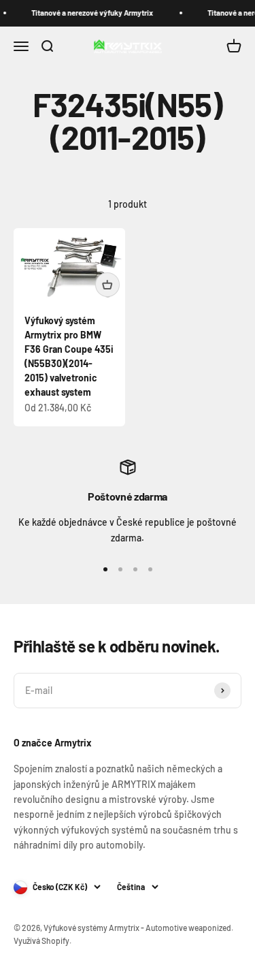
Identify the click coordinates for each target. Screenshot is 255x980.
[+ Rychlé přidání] (107, 284)
